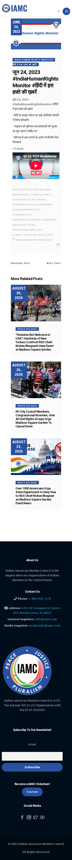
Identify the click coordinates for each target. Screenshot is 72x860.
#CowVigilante (41, 194)
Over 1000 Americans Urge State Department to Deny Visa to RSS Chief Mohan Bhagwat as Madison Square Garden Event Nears (36, 496)
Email (32, 744)
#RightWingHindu (24, 230)
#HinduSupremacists (27, 210)
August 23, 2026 (19, 446)
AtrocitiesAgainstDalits (30, 235)
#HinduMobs (44, 205)
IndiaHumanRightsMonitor (34, 240)
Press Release (27, 329)
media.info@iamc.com (44, 625)
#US (39, 230)
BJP (51, 235)
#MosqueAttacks (24, 225)
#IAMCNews (48, 220)
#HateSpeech (21, 199)
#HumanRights (22, 215)
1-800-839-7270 (40, 598)
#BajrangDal (21, 194)
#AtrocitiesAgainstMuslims (32, 189)
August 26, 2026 (19, 370)
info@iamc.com (46, 619)
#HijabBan (39, 199)
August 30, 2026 (19, 293)
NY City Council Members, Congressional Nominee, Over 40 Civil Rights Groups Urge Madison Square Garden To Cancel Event (35, 419)
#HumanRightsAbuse (26, 220)
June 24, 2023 (16, 27)
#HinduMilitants (24, 205)
